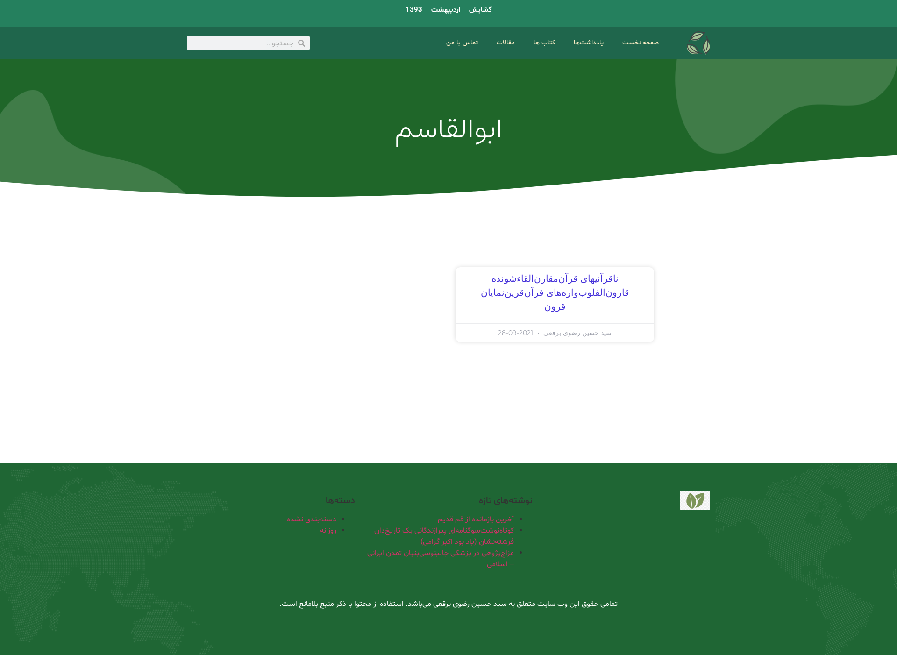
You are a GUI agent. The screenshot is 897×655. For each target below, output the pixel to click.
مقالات (506, 42)
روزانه (328, 531)
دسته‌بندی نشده (311, 519)
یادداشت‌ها (589, 42)
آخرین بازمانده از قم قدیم (476, 519)
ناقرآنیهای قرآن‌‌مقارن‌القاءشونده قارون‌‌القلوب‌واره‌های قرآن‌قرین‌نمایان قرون (555, 293)
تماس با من (462, 42)
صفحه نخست (640, 42)
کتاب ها (544, 42)
